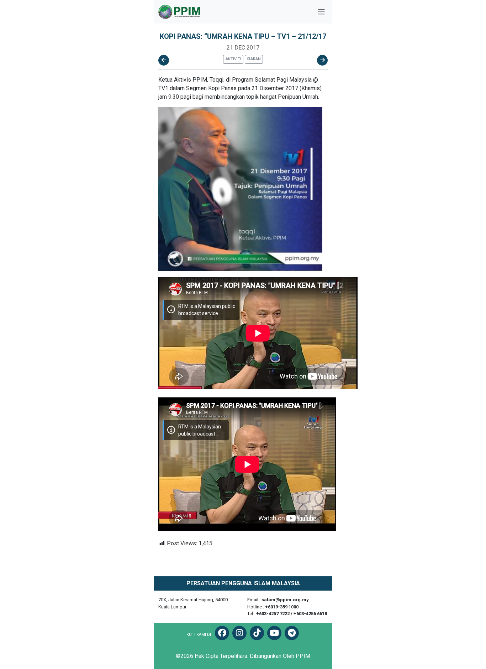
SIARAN (254, 59)
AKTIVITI (233, 59)
